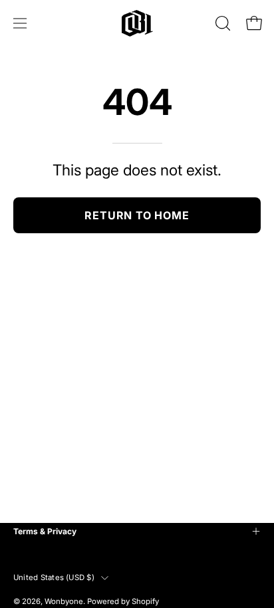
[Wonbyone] (137, 23)
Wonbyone (64, 601)
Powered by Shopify (123, 601)
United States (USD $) (53, 577)
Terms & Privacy (44, 531)
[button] (221, 23)
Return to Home (136, 215)
